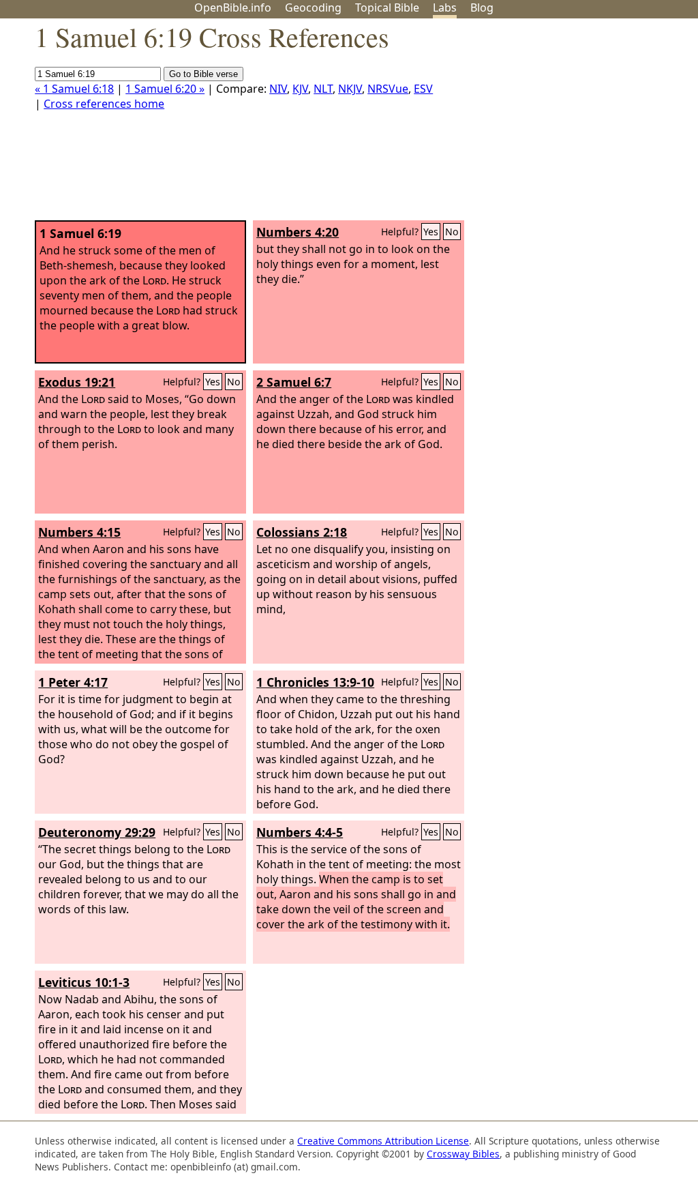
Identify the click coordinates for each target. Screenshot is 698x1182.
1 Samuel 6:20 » (164, 88)
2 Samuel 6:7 (293, 382)
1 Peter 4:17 (73, 682)
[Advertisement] (560, 124)
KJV (300, 88)
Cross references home (104, 103)
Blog (482, 7)
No (452, 231)
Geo (313, 7)
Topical (387, 7)
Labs (445, 7)
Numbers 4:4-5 (299, 832)
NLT (323, 88)
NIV (278, 88)
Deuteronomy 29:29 (96, 832)
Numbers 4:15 (79, 532)
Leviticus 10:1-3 (84, 982)
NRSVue (387, 88)
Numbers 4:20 (297, 232)
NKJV (350, 88)
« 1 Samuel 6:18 (74, 88)
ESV (423, 88)
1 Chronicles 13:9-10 (315, 682)
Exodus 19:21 (76, 382)
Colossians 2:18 (301, 532)
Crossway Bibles (463, 1153)
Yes (430, 231)
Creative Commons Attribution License (383, 1140)
